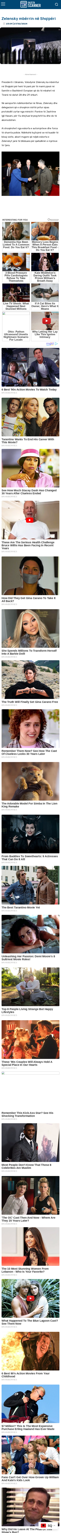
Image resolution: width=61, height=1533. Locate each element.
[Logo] (30, 4)
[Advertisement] (30, 209)
